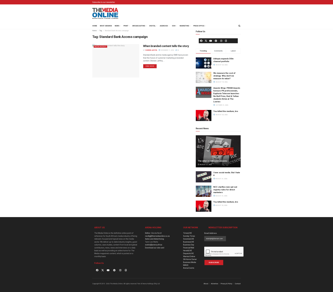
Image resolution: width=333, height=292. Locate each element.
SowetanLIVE (188, 239)
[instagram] (221, 41)
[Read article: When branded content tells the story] (115, 61)
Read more (151, 65)
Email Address (210, 233)
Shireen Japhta (151, 50)
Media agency (100, 46)
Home (94, 26)
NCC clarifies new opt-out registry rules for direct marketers (225, 190)
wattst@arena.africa (153, 245)
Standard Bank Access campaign (117, 31)
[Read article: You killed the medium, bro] (203, 206)
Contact (238, 284)
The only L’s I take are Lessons (212, 161)
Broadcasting (138, 26)
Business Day (188, 245)
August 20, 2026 (221, 205)
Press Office (198, 26)
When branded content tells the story (166, 46)
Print (125, 26)
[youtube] (210, 41)
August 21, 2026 (206, 164)
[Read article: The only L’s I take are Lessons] (218, 151)
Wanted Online (189, 256)
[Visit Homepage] (105, 13)
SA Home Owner (190, 259)
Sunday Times (189, 236)
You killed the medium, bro (225, 111)
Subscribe (214, 262)
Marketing (184, 26)
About (206, 284)
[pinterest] (216, 41)
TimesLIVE (187, 233)
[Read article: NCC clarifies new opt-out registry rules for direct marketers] (203, 191)
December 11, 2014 (167, 50)
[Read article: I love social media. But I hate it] (203, 176)
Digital (152, 26)
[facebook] (201, 41)
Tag (100, 31)
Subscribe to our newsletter (103, 2)
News (117, 26)
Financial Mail (188, 248)
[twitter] (206, 41)
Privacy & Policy (226, 284)
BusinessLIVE (188, 242)
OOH (173, 26)
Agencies (164, 26)
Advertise (214, 284)
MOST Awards (106, 26)
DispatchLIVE (188, 253)
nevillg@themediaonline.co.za (157, 236)
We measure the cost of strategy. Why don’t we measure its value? (224, 76)
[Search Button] (239, 26)
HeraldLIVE (187, 251)
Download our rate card (154, 248)
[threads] (226, 41)
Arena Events (188, 268)
